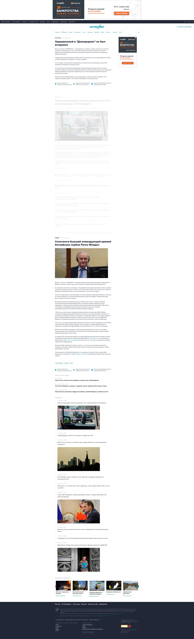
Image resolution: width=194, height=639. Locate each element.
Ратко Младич (59, 363)
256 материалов (77, 596)
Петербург (58, 168)
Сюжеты (114, 32)
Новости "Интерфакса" (87, 624)
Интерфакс (97, 27)
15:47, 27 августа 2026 (65, 238)
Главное (57, 32)
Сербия (66, 363)
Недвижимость (55, 21)
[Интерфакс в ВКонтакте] (88, 632)
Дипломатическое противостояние (78, 592)
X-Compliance (58, 626)
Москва (96, 32)
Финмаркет (42, 21)
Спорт (84, 32)
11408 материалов (60, 596)
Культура (90, 32)
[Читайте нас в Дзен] (83, 632)
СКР (64, 168)
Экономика (77, 32)
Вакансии (84, 604)
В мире (70, 32)
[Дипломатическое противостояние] (80, 590)
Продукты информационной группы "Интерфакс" (77, 619)
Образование (63, 21)
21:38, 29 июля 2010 (66, 38)
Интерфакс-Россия (33, 21)
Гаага (71, 363)
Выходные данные (125, 631)
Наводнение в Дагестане (127, 592)
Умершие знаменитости (113, 592)
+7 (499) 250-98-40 (96, 615)
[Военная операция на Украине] (63, 590)
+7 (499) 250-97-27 (107, 615)
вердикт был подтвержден (71, 340)
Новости (108, 32)
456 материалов (110, 594)
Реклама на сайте (93, 604)
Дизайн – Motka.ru (125, 632)
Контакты (57, 604)
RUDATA (84, 627)
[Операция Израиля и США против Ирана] (97, 590)
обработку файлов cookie (120, 613)
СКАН (83, 626)
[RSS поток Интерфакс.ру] (90, 632)
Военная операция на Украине (62, 592)
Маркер (57, 629)
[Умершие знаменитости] (113, 590)
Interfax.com (25, 21)
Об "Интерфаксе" (16, 21)
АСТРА (57, 630)
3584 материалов (94, 596)
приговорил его (94, 338)
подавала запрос (81, 354)
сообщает (73, 147)
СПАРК (57, 624)
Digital (102, 32)
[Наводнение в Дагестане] (130, 590)
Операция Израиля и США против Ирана (95, 593)
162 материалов (127, 596)
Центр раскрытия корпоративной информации (92, 629)
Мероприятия (72, 21)
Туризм (48, 21)
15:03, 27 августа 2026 (67, 97)
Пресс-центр (76, 604)
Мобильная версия (6, 21)
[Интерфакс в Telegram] (86, 632)
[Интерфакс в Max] (93, 632)
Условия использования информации (129, 629)
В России (64, 32)
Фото (120, 32)
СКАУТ (57, 627)
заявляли (102, 163)
